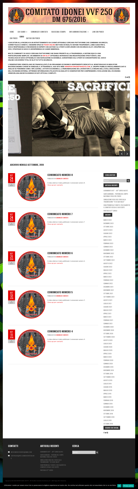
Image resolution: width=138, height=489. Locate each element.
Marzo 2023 (108, 240)
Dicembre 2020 (109, 327)
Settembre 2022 (109, 260)
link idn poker (98, 31)
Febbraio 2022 (108, 280)
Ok (119, 486)
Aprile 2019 (107, 393)
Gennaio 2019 (108, 403)
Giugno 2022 (108, 266)
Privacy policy (128, 486)
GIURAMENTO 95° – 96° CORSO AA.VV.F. (116, 190)
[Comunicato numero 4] (31, 331)
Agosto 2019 (108, 380)
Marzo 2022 (108, 276)
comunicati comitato (62, 178)
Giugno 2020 (108, 347)
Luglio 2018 (107, 420)
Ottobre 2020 (108, 333)
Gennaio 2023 (108, 246)
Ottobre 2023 (108, 226)
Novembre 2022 (109, 253)
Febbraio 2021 (108, 320)
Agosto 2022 (108, 263)
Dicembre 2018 (108, 407)
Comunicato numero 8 (60, 175)
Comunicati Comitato (39, 31)
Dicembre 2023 (109, 223)
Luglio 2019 (107, 383)
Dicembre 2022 (109, 250)
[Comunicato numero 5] (31, 291)
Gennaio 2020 (108, 363)
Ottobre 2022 (108, 256)
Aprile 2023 (107, 236)
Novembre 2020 (109, 330)
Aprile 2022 (107, 273)
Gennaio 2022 (108, 283)
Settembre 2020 (109, 337)
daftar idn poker (33, 38)
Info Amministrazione (78, 31)
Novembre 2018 (109, 410)
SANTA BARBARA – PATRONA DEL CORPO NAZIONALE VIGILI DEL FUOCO (116, 195)
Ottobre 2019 (108, 373)
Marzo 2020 (108, 357)
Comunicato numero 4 (60, 331)
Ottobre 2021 (108, 293)
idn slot (46, 56)
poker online (49, 45)
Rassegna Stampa (58, 31)
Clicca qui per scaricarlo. (55, 185)
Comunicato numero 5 (60, 292)
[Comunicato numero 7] (31, 213)
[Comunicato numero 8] (31, 174)
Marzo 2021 (107, 317)
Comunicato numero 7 (60, 214)
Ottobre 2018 (108, 413)
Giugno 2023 (108, 233)
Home (12, 31)
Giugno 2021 (108, 307)
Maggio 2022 (108, 270)
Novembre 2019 (109, 370)
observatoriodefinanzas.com (77, 66)
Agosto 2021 (108, 300)
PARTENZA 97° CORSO (110, 210)
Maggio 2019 (108, 390)
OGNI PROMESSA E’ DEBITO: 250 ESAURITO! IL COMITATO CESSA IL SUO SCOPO (117, 206)
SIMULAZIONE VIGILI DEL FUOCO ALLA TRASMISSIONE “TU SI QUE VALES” (115, 200)
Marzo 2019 (107, 397)
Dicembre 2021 (108, 286)
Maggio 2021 (108, 310)
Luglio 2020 (108, 343)
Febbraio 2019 (108, 400)
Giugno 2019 (108, 387)
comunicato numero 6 (60, 253)
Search (128, 180)
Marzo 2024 (108, 220)
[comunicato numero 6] (31, 252)
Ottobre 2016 (108, 423)
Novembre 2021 (109, 290)
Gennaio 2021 (108, 323)
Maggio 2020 (108, 350)
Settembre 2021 (109, 297)
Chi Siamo (21, 31)
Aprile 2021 (107, 313)
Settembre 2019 (109, 377)
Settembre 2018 (109, 417)
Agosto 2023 (108, 230)
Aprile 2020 (107, 353)
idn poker (13, 38)
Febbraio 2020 (108, 360)
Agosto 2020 (108, 340)
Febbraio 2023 (108, 243)
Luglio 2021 (107, 303)
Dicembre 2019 (108, 367)
